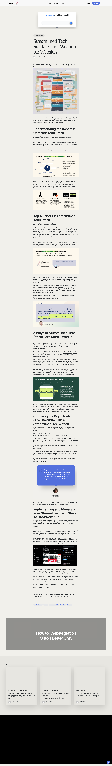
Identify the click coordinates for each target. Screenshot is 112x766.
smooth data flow (51, 354)
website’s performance (57, 374)
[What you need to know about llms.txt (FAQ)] (21, 686)
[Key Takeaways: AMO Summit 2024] (89, 686)
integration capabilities (49, 351)
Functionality (37, 438)
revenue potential (70, 374)
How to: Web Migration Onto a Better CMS (56, 634)
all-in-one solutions (66, 359)
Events (77, 690)
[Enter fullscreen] (75, 14)
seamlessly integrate (50, 435)
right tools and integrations (47, 427)
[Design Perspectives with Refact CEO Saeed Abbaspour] (55, 686)
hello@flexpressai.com (78, 738)
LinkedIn (74, 740)
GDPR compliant (73, 186)
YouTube (80, 740)
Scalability (37, 445)
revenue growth (71, 345)
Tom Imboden (39, 56)
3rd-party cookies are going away (41, 187)
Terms (74, 743)
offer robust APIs (67, 353)
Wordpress (69, 604)
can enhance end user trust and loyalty (58, 280)
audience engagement (39, 346)
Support (36, 451)
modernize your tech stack (56, 369)
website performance (60, 228)
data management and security (63, 277)
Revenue (46, 604)
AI (8, 690)
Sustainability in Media (54, 604)
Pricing (36, 458)
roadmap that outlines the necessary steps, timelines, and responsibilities (51, 523)
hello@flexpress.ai (62, 596)
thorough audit (46, 343)
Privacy (78, 743)
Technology (62, 604)
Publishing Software (39, 35)
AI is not (55, 187)
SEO (21, 690)
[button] (12, 756)
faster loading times (64, 234)
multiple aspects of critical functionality (43, 361)
